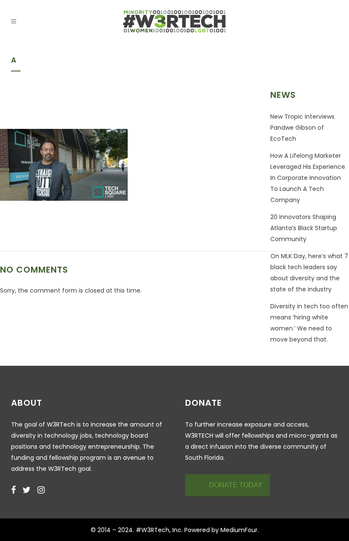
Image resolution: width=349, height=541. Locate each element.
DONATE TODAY (236, 485)
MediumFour (238, 530)
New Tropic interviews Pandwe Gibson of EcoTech (302, 127)
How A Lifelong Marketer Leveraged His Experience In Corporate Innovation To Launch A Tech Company (307, 177)
